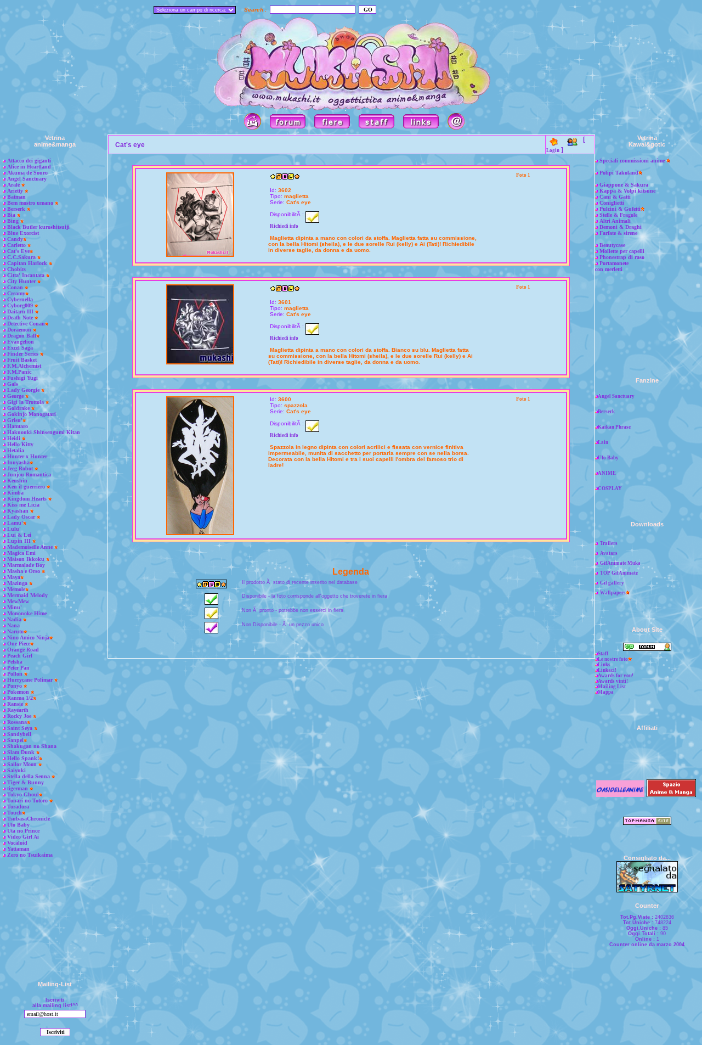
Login (552, 150)
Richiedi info (284, 226)
